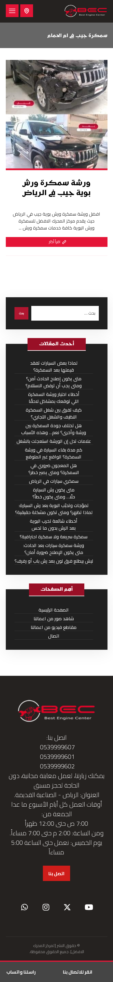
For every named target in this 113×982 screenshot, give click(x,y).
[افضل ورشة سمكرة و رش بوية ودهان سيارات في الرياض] (85, 11)
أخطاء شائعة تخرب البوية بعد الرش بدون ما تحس (53, 524)
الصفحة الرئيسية (54, 610)
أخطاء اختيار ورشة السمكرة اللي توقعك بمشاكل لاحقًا (53, 398)
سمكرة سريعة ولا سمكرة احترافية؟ (54, 536)
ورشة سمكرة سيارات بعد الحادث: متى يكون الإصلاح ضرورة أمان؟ (53, 549)
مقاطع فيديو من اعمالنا (53, 627)
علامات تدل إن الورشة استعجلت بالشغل (54, 441)
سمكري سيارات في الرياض (54, 481)
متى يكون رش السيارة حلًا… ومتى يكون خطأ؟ (53, 493)
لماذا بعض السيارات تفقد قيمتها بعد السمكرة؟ (53, 366)
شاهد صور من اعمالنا (54, 618)
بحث (21, 313)
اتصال (53, 636)
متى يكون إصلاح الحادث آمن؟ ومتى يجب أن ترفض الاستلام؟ (53, 382)
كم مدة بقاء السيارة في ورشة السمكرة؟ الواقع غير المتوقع (53, 453)
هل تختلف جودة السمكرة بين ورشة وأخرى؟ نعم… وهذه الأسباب (53, 429)
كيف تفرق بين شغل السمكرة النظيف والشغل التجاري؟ (54, 413)
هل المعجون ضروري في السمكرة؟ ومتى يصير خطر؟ (53, 469)
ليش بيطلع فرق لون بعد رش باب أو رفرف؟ (53, 561)
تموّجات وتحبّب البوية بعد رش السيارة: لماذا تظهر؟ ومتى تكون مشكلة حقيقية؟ (53, 509)
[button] (12, 10)
